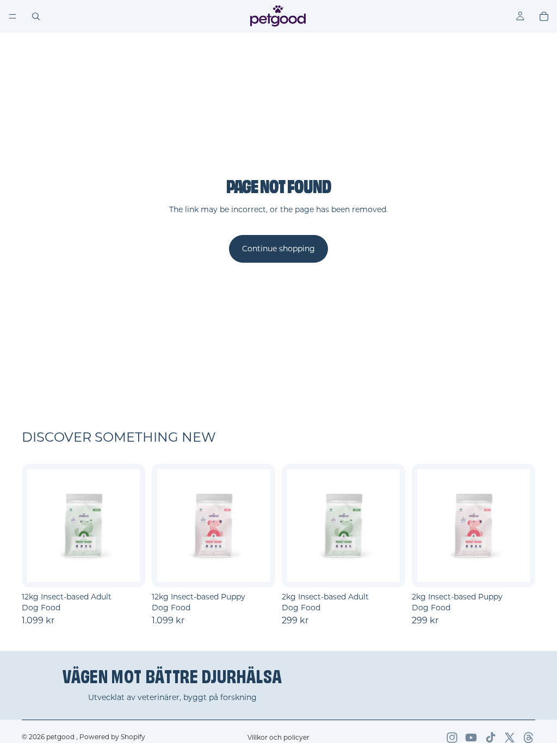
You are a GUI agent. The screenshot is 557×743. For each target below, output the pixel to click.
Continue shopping (278, 248)
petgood (61, 737)
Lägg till (137, 570)
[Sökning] (36, 16)
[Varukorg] (544, 16)
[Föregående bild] (39, 526)
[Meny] (12, 16)
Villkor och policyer (278, 737)
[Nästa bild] (128, 526)
